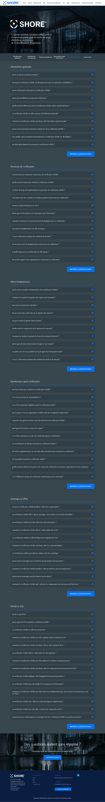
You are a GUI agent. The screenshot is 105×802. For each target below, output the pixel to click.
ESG (44, 3)
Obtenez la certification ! (81, 154)
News (68, 3)
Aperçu (30, 3)
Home (24, 3)
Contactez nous (76, 3)
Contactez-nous (52, 757)
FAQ (63, 3)
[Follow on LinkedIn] (78, 775)
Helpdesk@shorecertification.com (63, 784)
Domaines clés (37, 3)
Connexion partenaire (87, 3)
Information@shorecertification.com (63, 777)
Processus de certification (54, 3)
